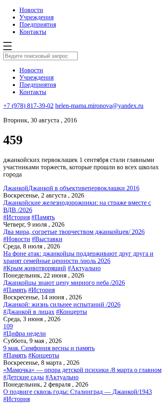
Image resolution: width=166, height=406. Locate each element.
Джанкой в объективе (58, 188)
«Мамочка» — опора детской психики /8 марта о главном (82, 369)
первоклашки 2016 (113, 188)
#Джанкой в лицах (28, 311)
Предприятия (37, 24)
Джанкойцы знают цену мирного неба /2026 (64, 282)
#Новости (16, 239)
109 (8, 326)
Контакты (32, 31)
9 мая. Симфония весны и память (49, 348)
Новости (31, 9)
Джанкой (15, 188)
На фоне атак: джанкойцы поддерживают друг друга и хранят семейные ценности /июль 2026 (78, 257)
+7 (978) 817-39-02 (28, 105)
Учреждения (36, 17)
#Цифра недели (24, 333)
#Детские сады (23, 377)
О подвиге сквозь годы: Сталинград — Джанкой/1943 (77, 391)
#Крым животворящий (34, 268)
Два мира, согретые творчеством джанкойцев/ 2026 (74, 231)
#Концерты (71, 311)
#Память (43, 217)
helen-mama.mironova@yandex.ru (99, 105)
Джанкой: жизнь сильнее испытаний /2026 (61, 304)
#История (16, 217)
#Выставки (47, 239)
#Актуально (84, 268)
